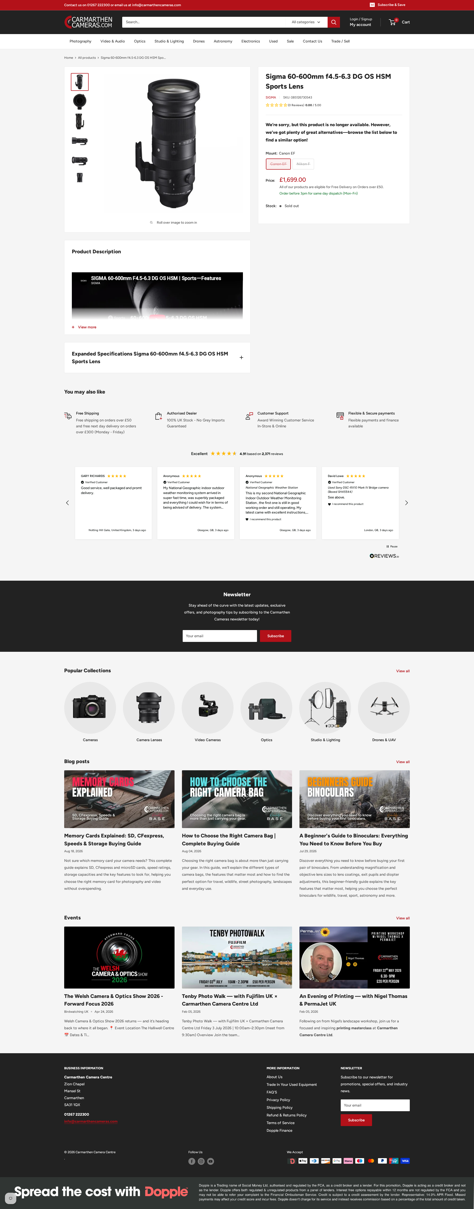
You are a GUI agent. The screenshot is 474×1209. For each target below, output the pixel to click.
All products (87, 57)
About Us (274, 1077)
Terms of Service (281, 1123)
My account (360, 24)
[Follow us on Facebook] (191, 1161)
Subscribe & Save (391, 5)
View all (403, 671)
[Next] (409, 707)
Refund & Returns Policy (287, 1115)
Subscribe (275, 636)
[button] (334, 105)
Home (68, 57)
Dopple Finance (279, 1130)
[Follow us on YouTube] (210, 1161)
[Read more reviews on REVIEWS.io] (384, 557)
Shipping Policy (280, 1107)
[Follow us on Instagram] (201, 1161)
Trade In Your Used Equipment (292, 1084)
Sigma (271, 97)
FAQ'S (272, 1092)
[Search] (334, 22)
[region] (237, 503)
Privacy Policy (278, 1100)
